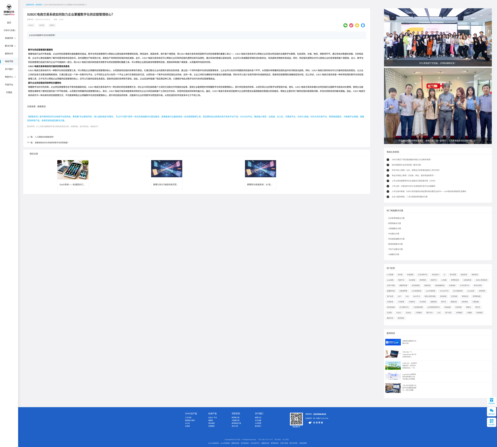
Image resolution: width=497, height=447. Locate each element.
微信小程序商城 (430, 296)
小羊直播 (390, 275)
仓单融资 (459, 313)
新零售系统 (455, 280)
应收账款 (479, 313)
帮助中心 (9, 77)
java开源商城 (430, 291)
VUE (439, 313)
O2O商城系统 (416, 291)
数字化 (443, 302)
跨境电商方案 (236, 423)
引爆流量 (475, 302)
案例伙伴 (9, 54)
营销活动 (465, 296)
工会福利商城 (418, 307)
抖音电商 (458, 307)
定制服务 (211, 426)
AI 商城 (443, 280)
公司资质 (258, 423)
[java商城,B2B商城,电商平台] (9, 13)
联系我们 (258, 426)
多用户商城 (391, 285)
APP (399, 296)
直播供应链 (391, 291)
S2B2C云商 (9, 30)
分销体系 (412, 302)
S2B (407, 296)
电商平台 (401, 280)
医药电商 (401, 318)
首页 (9, 23)
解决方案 (9, 46)
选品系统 (464, 275)
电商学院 (9, 61)
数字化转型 (478, 285)
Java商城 (390, 280)
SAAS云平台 (444, 291)
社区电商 (454, 296)
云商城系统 (467, 280)
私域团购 (410, 275)
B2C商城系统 (458, 291)
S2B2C (31, 25)
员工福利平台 (404, 307)
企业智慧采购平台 (433, 307)
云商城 (187, 426)
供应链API (435, 275)
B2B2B (408, 313)
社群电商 (465, 302)
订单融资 (419, 313)
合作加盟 (258, 420)
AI (444, 275)
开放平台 (9, 85)
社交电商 (423, 302)
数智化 (52, 25)
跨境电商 (423, 280)
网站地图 (278, 440)
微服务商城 (403, 285)
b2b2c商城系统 (213, 443)
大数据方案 (235, 420)
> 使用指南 (38, 5)
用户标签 (390, 296)
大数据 (469, 313)
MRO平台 (416, 296)
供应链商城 (416, 285)
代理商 (9, 92)
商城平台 (434, 280)
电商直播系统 (439, 285)
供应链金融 (391, 307)
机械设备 (447, 307)
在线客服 (318, 423)
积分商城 (453, 275)
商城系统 (9, 38)
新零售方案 (235, 418)
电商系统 (475, 275)
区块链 (389, 313)
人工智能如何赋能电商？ (45, 137)
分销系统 (390, 302)
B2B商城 (412, 280)
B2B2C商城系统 (481, 280)
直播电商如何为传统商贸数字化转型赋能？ (52, 143)
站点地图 (285, 440)
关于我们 (9, 69)
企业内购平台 (422, 275)
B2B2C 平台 (212, 418)
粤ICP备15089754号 (265, 440)
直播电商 (433, 302)
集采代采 (390, 318)
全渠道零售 (403, 291)
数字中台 (429, 313)
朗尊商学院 (30, 5)
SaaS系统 (470, 291)
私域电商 (452, 285)
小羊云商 (188, 418)
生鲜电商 (482, 291)
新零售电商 (477, 296)
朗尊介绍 (258, 418)
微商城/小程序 (190, 420)
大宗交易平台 (464, 285)
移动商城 (443, 296)
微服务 (210, 420)
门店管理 (401, 302)
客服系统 (454, 302)
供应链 (41, 25)
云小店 (187, 423)
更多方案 (235, 426)
